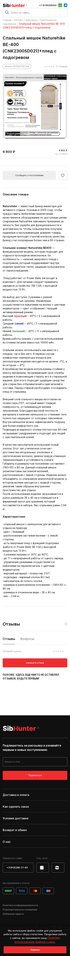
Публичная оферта (13, 914)
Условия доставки (15, 818)
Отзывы (9, 639)
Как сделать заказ (16, 806)
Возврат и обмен (15, 830)
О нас (7, 842)
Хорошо (35, 949)
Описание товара (16, 194)
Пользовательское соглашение (20, 909)
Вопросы (27, 639)
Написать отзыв (35, 662)
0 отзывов (61, 66)
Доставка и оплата (16, 795)
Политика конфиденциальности (20, 905)
